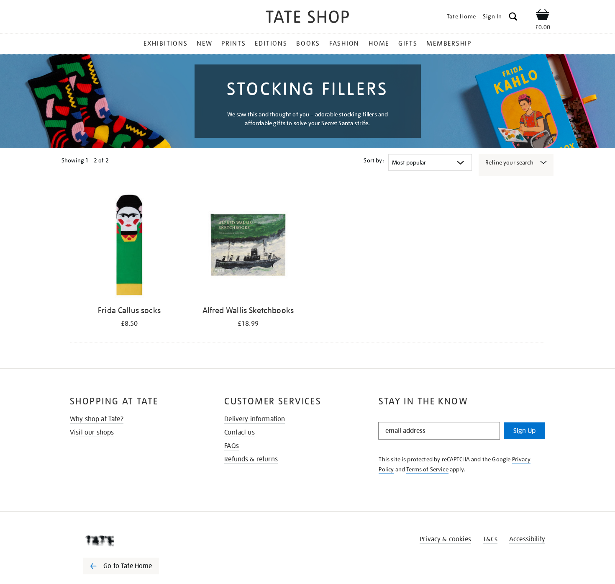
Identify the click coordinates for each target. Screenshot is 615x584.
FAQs (231, 446)
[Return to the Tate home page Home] (307, 18)
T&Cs (490, 539)
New (204, 43)
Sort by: (374, 160)
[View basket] (542, 16)
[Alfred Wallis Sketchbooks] (248, 246)
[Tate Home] (136, 541)
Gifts (408, 43)
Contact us (239, 432)
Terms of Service (427, 469)
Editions (271, 43)
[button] (513, 17)
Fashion (344, 43)
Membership (449, 43)
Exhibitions (165, 43)
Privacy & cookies (445, 539)
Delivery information (254, 419)
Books (308, 43)
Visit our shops (92, 432)
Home (379, 43)
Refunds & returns (251, 459)
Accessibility (527, 539)
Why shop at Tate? (96, 419)
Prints (233, 43)
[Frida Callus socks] (129, 246)
